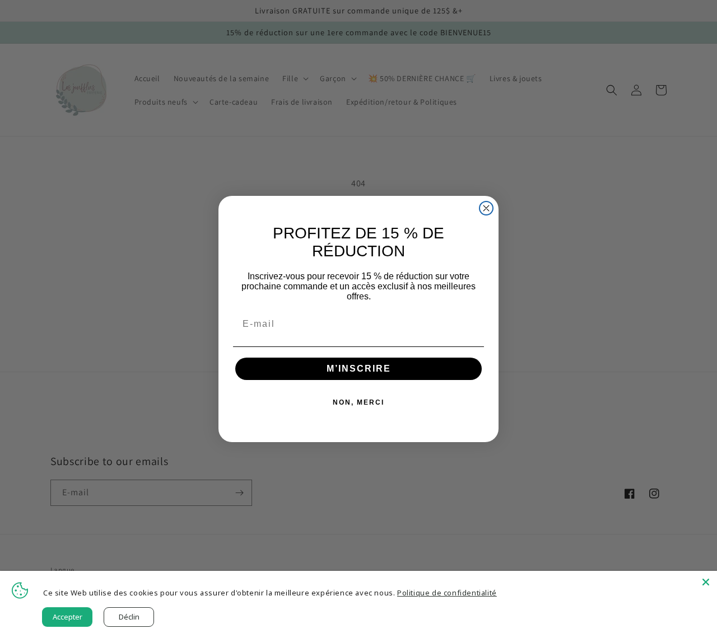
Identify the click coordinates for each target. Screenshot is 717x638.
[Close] (705, 582)
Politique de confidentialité (447, 593)
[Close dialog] (486, 208)
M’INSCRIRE (359, 368)
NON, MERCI (358, 402)
